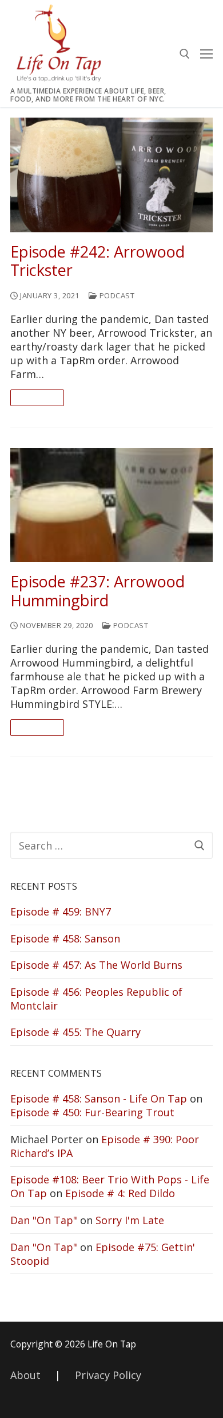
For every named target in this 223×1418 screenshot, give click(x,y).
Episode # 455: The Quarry (75, 1032)
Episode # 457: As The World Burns (96, 965)
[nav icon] (206, 53)
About (25, 1375)
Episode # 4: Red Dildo (120, 1193)
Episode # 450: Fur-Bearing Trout (92, 1112)
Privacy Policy (108, 1375)
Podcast (115, 295)
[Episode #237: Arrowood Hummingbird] (111, 505)
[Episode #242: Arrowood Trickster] (111, 175)
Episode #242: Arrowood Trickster (97, 262)
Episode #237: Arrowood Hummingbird (97, 591)
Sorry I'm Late (129, 1220)
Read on (37, 397)
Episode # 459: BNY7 (60, 911)
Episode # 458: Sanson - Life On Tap (98, 1098)
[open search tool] (185, 54)
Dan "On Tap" (43, 1220)
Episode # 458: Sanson (65, 938)
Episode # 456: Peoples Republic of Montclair (96, 998)
